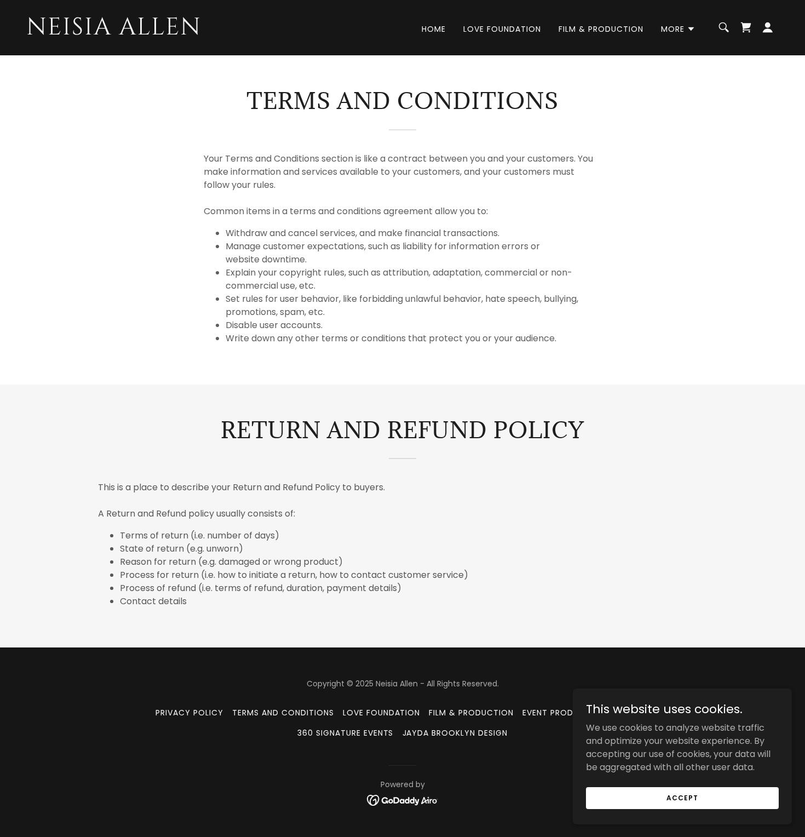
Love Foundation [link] (502, 29)
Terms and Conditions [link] (283, 712)
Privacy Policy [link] (189, 712)
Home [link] (434, 29)
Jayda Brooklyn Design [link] (455, 732)
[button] (678, 29)
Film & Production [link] (601, 29)
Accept (682, 797)
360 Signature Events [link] (345, 732)
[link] (131, 31)
